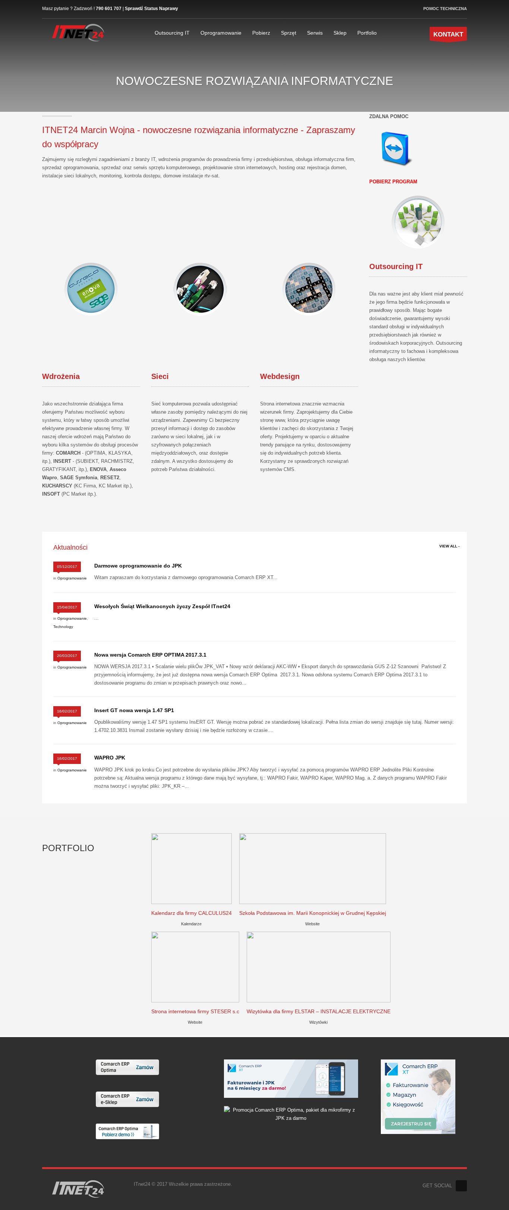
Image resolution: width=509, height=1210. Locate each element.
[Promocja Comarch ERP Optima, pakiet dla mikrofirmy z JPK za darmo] (291, 1113)
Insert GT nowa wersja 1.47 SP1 (134, 710)
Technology (63, 627)
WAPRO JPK (109, 758)
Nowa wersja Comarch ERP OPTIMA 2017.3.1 (150, 655)
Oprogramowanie (72, 578)
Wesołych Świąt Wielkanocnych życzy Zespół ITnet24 (162, 606)
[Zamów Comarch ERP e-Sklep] (127, 1099)
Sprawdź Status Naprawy (151, 8)
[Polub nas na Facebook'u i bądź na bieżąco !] (461, 1185)
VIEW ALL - (449, 546)
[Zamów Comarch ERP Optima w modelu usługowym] (127, 1067)
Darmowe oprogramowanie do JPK (138, 566)
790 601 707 (108, 8)
